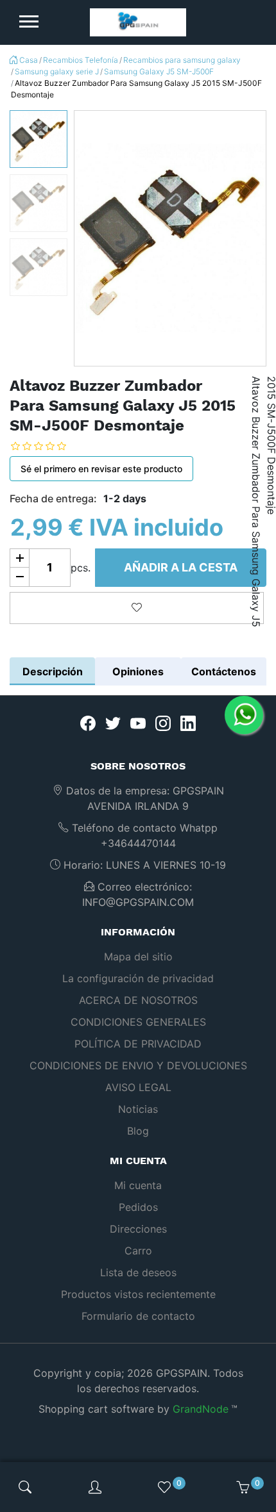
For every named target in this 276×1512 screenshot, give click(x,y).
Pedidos (138, 1207)
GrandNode (201, 1408)
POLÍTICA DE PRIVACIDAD (138, 1043)
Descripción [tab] (52, 671)
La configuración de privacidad (138, 978)
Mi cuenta (138, 1185)
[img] (25, 1487)
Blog (138, 1130)
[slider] (48, 446)
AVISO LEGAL (138, 1087)
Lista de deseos (138, 1272)
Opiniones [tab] (138, 671)
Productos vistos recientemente (138, 1294)
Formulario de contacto (138, 1316)
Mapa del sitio (138, 956)
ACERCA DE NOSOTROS (138, 1000)
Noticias (138, 1109)
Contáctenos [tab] (223, 671)
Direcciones (138, 1228)
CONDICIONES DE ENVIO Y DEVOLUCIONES (138, 1065)
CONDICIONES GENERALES (138, 1021)
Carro (138, 1250)
